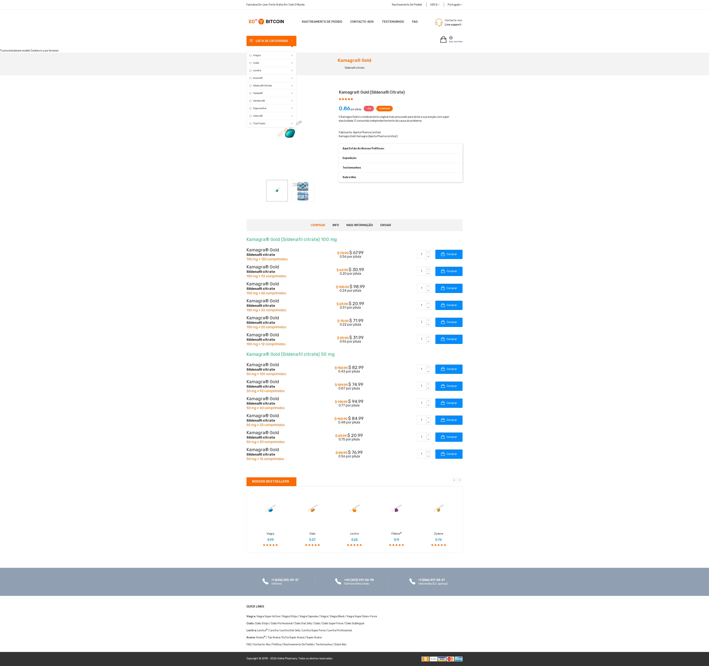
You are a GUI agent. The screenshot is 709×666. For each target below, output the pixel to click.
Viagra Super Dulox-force (362, 616)
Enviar (385, 225)
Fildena (396, 533)
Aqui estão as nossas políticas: (363, 148)
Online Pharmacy (287, 658)
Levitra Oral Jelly (290, 630)
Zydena (438, 533)
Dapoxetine (259, 108)
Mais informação (359, 225)
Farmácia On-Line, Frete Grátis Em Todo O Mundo (275, 4)
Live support (453, 24)
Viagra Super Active (268, 616)
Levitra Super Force (314, 630)
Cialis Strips (262, 623)
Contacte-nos (362, 21)
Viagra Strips (289, 616)
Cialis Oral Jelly (303, 623)
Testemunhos (393, 21)
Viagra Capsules (308, 616)
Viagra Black (337, 616)
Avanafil (257, 78)
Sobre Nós (349, 177)
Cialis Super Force (332, 623)
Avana (261, 637)
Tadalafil (258, 93)
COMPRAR (384, 108)
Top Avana (274, 637)
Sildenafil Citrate (262, 85)
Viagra (257, 55)
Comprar (318, 225)
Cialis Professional (281, 623)
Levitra (257, 70)
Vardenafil (259, 100)
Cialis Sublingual (354, 623)
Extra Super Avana (293, 637)
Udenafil (258, 115)
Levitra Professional (340, 630)
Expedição (349, 158)
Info (336, 225)
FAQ (415, 21)
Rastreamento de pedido (407, 4)
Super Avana (314, 637)
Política (277, 644)
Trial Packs (259, 123)
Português (454, 4)
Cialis (256, 62)
